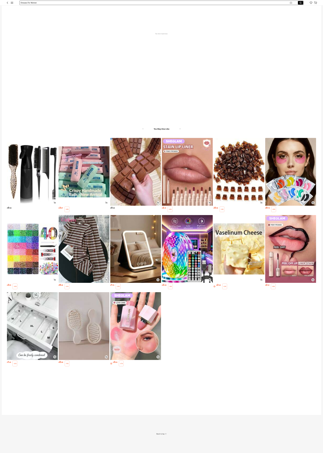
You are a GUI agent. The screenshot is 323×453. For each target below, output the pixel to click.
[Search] (300, 3)
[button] (7, 3)
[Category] (12, 3)
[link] (311, 3)
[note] (67, 209)
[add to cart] (54, 202)
